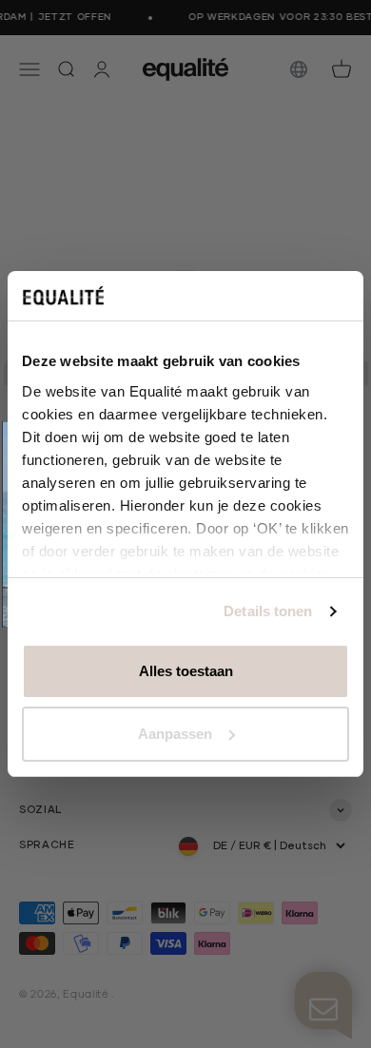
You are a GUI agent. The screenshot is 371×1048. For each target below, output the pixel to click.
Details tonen (268, 611)
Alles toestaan (186, 671)
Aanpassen (175, 734)
